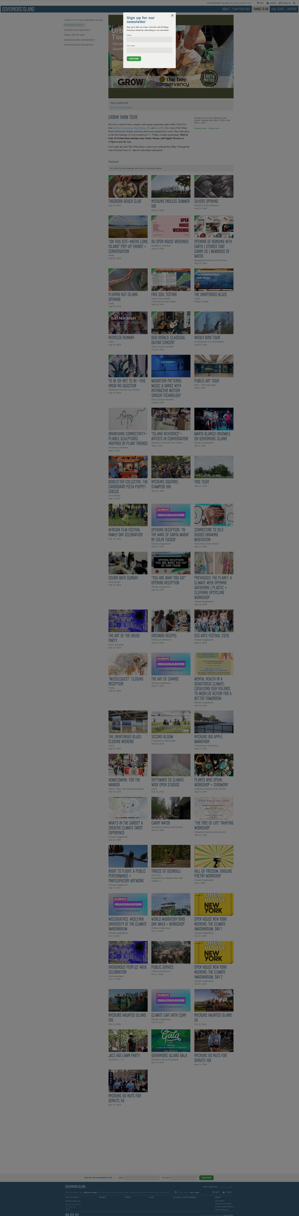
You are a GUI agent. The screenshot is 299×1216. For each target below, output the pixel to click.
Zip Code (131, 46)
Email (129, 35)
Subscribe (134, 59)
